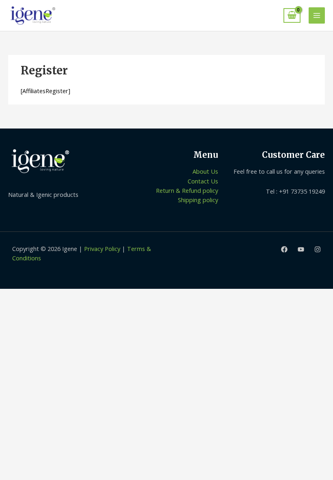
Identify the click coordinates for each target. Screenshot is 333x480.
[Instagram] (317, 249)
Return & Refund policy (187, 190)
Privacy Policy (102, 248)
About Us (205, 171)
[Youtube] (301, 249)
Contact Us (203, 181)
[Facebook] (284, 249)
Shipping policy (198, 200)
